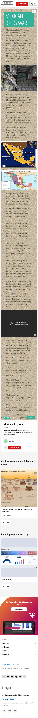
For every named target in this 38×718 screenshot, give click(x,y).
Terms (4, 699)
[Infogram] (7, 3)
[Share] (5, 447)
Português (15, 668)
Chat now (15, 665)
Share (7, 417)
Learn (4, 651)
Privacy (11, 699)
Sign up (33, 4)
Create (4, 640)
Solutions (5, 647)
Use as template (22, 3)
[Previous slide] (3, 522)
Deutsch (9, 668)
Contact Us (6, 665)
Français (26, 668)
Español (21, 668)
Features (5, 643)
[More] (34, 11)
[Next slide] (8, 522)
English (4, 668)
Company (5, 654)
